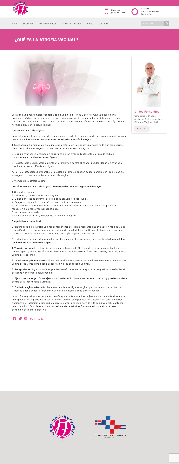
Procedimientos (47, 23)
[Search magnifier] (166, 23)
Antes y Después (71, 23)
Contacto (103, 23)
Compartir (37, 319)
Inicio (14, 23)
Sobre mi (28, 23)
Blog (89, 23)
